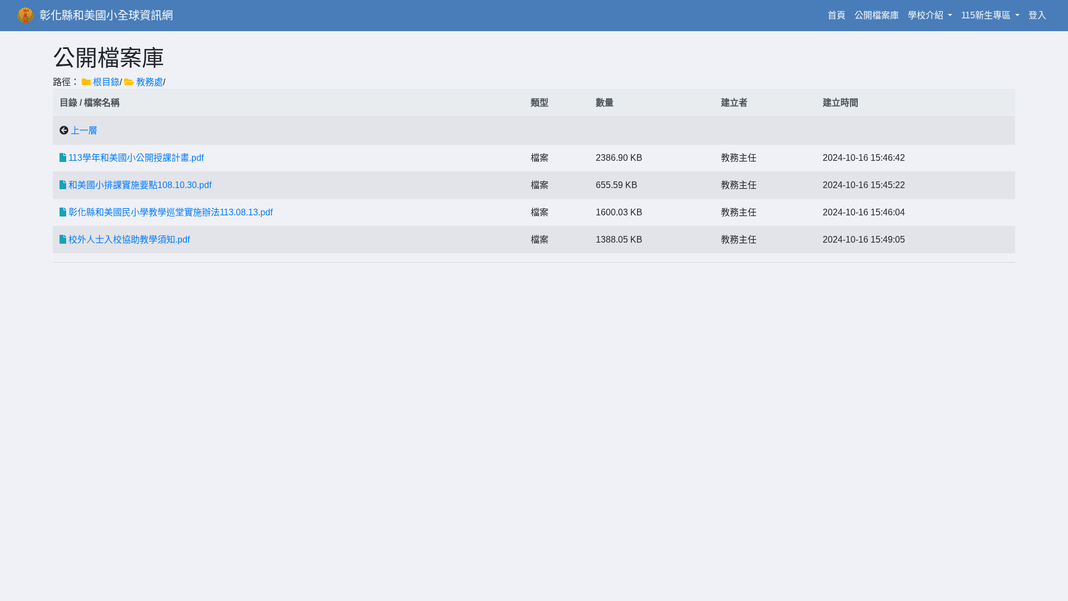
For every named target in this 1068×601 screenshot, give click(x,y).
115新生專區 (987, 15)
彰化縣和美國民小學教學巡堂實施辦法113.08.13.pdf (170, 212)
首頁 (839, 15)
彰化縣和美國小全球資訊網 (106, 15)
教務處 (149, 82)
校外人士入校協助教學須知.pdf (129, 239)
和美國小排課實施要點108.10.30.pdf (139, 185)
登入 (1037, 15)
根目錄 (106, 82)
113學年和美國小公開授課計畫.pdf (136, 157)
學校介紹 (927, 15)
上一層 (84, 130)
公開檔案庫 (876, 15)
